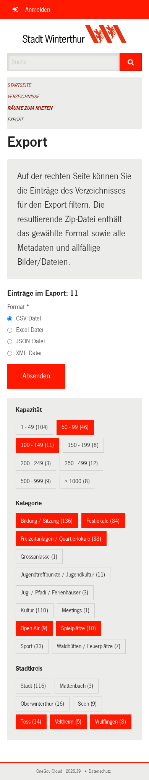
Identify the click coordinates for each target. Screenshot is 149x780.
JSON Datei (30, 341)
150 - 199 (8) (83, 445)
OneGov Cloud (50, 771)
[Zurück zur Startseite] (75, 36)
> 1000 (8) (77, 481)
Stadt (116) (33, 686)
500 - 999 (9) (36, 481)
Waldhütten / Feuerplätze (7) (88, 646)
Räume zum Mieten (29, 108)
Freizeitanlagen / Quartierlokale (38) (61, 539)
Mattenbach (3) (76, 686)
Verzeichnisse (23, 96)
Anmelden (37, 9)
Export (15, 119)
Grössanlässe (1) (39, 557)
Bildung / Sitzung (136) (47, 521)
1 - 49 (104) (34, 427)
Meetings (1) (75, 610)
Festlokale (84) (103, 521)
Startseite (19, 85)
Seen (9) (87, 704)
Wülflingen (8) (110, 722)
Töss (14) (31, 722)
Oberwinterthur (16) (42, 704)
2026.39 (74, 771)
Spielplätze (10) (78, 628)
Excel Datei (29, 330)
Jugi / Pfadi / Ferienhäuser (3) (54, 592)
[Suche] (131, 62)
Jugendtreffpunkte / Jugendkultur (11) (63, 575)
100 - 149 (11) (37, 445)
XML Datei (28, 353)
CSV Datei (28, 318)
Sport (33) (32, 646)
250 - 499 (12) (81, 463)
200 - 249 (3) (36, 463)
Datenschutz (101, 771)
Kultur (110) (34, 610)
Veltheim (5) (68, 722)
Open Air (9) (34, 628)
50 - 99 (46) (75, 427)
